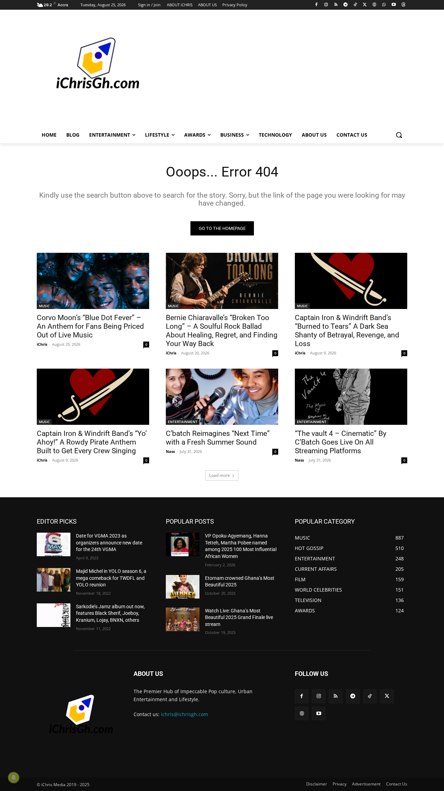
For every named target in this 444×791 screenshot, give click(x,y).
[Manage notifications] (13, 777)
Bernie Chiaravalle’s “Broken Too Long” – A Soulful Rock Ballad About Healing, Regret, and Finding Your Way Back (222, 330)
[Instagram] (326, 5)
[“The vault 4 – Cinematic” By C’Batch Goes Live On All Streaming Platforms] (351, 397)
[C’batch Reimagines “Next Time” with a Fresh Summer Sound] (222, 397)
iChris (42, 344)
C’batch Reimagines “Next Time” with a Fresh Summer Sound (218, 437)
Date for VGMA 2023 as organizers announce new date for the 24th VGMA (109, 542)
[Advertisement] (274, 70)
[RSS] (336, 5)
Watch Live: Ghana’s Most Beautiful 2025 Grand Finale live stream (239, 617)
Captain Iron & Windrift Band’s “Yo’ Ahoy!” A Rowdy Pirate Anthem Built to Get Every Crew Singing (92, 442)
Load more (219, 475)
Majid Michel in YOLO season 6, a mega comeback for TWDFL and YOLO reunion (111, 577)
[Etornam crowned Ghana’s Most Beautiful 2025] (182, 587)
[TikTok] (355, 5)
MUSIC (44, 305)
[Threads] (403, 5)
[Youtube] (394, 5)
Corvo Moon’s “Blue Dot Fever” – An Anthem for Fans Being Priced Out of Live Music (90, 326)
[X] (365, 5)
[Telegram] (345, 5)
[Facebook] (317, 5)
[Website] (374, 5)
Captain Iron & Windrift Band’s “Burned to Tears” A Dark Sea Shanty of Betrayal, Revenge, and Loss (347, 330)
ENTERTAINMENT (182, 421)
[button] (399, 135)
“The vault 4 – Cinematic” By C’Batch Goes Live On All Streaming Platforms (340, 442)
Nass (170, 451)
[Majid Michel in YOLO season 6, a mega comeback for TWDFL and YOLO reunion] (53, 580)
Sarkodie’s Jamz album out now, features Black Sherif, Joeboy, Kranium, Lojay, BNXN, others (110, 613)
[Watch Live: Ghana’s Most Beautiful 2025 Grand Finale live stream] (182, 619)
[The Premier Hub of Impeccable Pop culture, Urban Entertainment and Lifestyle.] (92, 71)
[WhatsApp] (384, 5)
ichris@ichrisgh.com (184, 714)
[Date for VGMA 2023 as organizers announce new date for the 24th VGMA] (53, 544)
